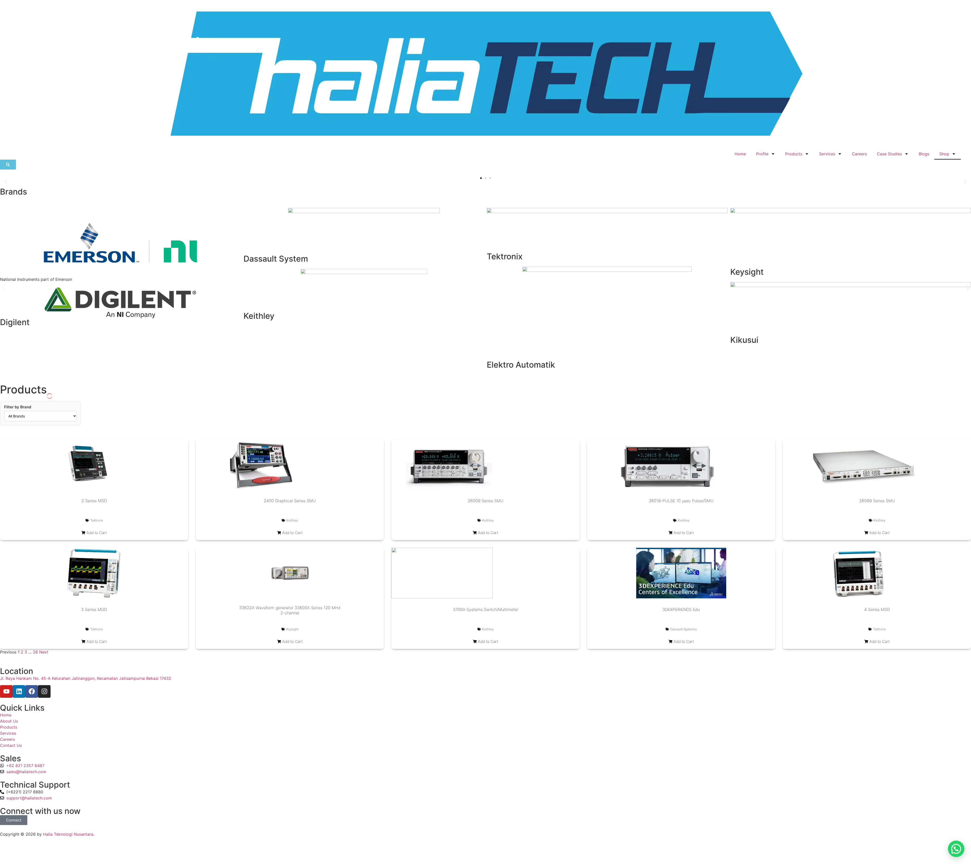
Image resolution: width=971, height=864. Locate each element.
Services (827, 153)
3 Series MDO (94, 609)
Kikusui (744, 340)
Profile (762, 153)
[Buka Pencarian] (8, 165)
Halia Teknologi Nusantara (68, 834)
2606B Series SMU (877, 500)
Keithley (259, 316)
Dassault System (276, 259)
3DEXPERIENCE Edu (681, 609)
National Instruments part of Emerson (36, 279)
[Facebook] (31, 691)
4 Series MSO (877, 609)
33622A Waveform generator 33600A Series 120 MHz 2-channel (289, 610)
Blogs (924, 153)
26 (35, 652)
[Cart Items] (966, 151)
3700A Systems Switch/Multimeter (485, 609)
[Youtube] (6, 691)
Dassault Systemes (683, 629)
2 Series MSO (94, 500)
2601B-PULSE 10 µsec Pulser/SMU (681, 500)
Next (43, 652)
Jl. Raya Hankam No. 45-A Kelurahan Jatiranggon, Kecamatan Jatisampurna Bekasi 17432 (85, 678)
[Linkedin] (19, 691)
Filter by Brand (17, 407)
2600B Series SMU (485, 500)
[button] (6, 182)
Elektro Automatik (521, 365)
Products (793, 153)
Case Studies (889, 153)
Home (740, 153)
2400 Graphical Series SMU (290, 500)
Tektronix (505, 256)
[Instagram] (44, 691)
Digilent (15, 322)
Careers (859, 153)
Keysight (747, 272)
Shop (944, 153)
